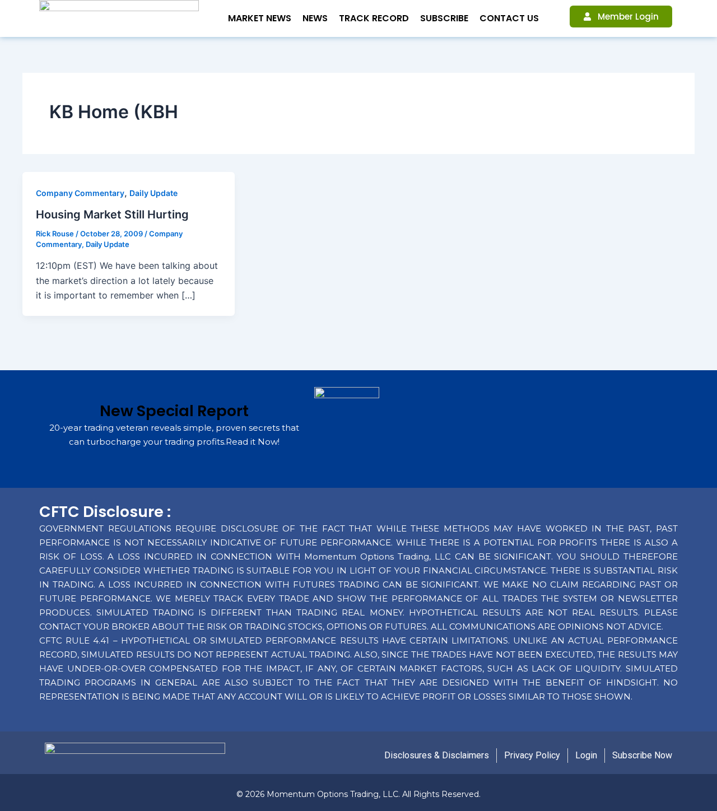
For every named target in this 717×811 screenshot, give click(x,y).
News (315, 18)
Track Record (374, 18)
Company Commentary (80, 193)
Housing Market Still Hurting (112, 214)
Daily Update (153, 193)
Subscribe (444, 18)
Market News (259, 18)
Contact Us (509, 18)
